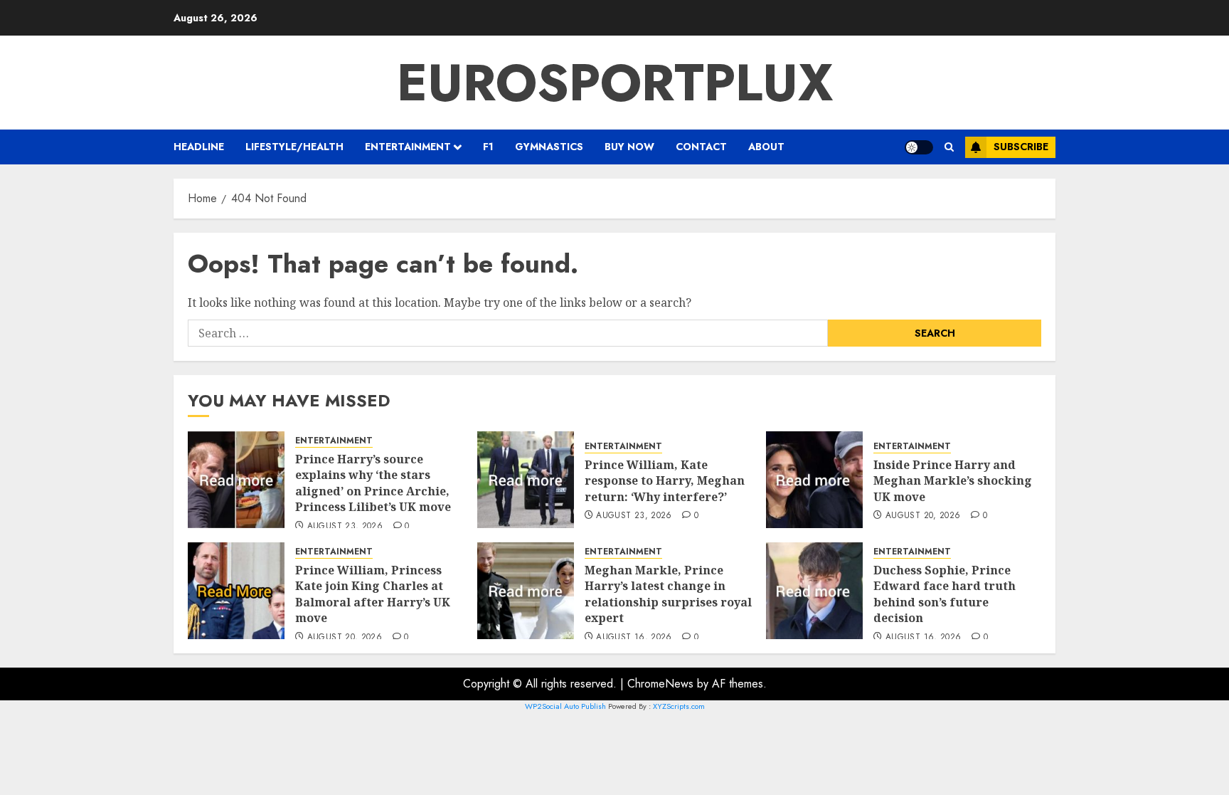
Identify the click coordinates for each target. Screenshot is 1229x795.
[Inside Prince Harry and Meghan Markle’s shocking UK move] (814, 479)
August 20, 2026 (922, 516)
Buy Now (629, 146)
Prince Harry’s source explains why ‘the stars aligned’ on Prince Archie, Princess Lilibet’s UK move (373, 483)
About (766, 146)
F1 (488, 146)
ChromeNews (660, 683)
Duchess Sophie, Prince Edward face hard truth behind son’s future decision (944, 594)
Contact (701, 146)
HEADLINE (199, 146)
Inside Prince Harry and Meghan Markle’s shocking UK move (952, 481)
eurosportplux (615, 83)
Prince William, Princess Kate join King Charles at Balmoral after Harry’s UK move (372, 594)
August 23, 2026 (345, 526)
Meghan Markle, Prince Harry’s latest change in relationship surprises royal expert (668, 594)
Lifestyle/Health (294, 146)
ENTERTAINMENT (408, 146)
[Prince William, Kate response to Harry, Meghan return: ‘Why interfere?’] (525, 479)
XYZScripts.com (679, 706)
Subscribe (1021, 146)
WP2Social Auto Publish (565, 706)
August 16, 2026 (633, 637)
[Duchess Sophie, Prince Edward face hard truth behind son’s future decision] (814, 590)
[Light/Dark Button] (919, 147)
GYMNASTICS (549, 146)
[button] (949, 147)
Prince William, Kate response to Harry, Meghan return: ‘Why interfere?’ (665, 481)
